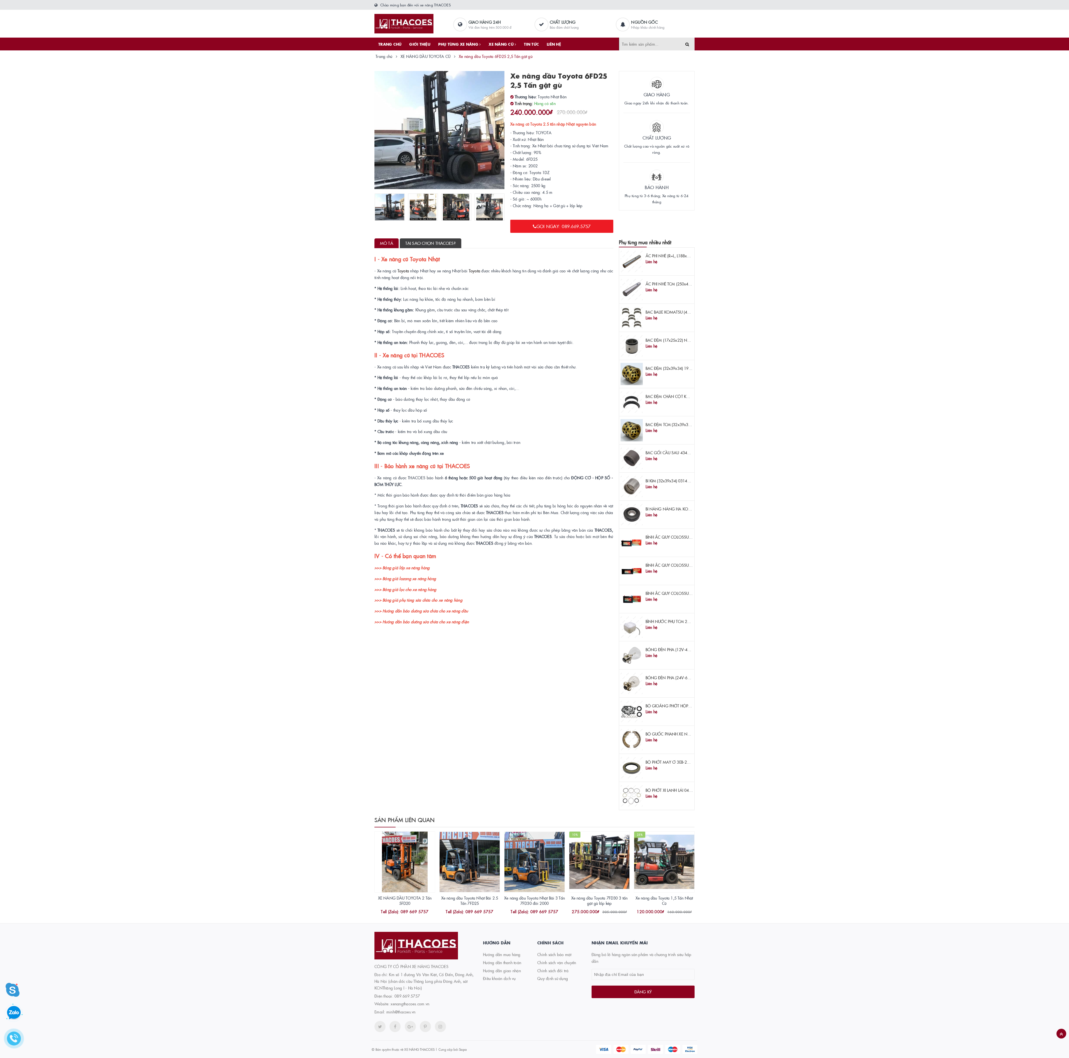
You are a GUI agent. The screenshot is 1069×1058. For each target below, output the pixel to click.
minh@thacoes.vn (401, 1012)
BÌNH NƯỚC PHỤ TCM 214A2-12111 (678, 621)
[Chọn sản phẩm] (656, 912)
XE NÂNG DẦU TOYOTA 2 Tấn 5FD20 (404, 900)
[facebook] (395, 1026)
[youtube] (425, 1026)
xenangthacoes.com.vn (410, 1003)
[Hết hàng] (591, 912)
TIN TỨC (531, 44)
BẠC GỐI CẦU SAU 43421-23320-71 (678, 452)
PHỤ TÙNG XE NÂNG (458, 44)
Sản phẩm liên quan (404, 820)
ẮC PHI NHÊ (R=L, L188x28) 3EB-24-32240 (682, 255)
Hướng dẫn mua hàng (502, 954)
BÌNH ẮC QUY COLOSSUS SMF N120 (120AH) (686, 565)
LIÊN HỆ (554, 44)
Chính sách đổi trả (553, 970)
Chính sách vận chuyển (556, 962)
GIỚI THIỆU (419, 44)
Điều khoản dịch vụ (499, 978)
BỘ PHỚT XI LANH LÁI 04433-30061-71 (680, 790)
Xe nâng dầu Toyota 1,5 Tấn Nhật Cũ (664, 900)
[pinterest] (440, 1026)
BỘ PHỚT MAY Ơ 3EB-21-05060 (674, 762)
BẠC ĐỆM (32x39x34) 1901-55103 (676, 368)
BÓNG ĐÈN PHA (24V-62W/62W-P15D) (681, 677)
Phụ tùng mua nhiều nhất (645, 242)
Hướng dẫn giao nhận (502, 970)
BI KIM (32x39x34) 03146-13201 (674, 480)
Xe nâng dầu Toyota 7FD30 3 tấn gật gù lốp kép (599, 900)
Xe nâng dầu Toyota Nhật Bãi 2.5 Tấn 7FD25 (469, 900)
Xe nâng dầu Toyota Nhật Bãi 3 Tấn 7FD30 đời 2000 (534, 900)
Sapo (463, 1049)
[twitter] (380, 1026)
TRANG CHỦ (389, 44)
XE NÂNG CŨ (502, 44)
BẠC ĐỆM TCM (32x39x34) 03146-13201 (681, 424)
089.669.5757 (407, 996)
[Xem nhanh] (410, 912)
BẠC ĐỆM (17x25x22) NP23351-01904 (679, 340)
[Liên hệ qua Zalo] (14, 1013)
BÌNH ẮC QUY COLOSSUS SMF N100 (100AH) (686, 537)
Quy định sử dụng (552, 978)
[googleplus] (410, 1026)
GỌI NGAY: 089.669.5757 (563, 226)
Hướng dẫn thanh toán (502, 962)
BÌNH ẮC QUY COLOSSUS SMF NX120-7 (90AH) (688, 593)
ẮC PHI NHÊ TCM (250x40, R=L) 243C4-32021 (686, 284)
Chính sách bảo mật (554, 954)
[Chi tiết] (397, 912)
